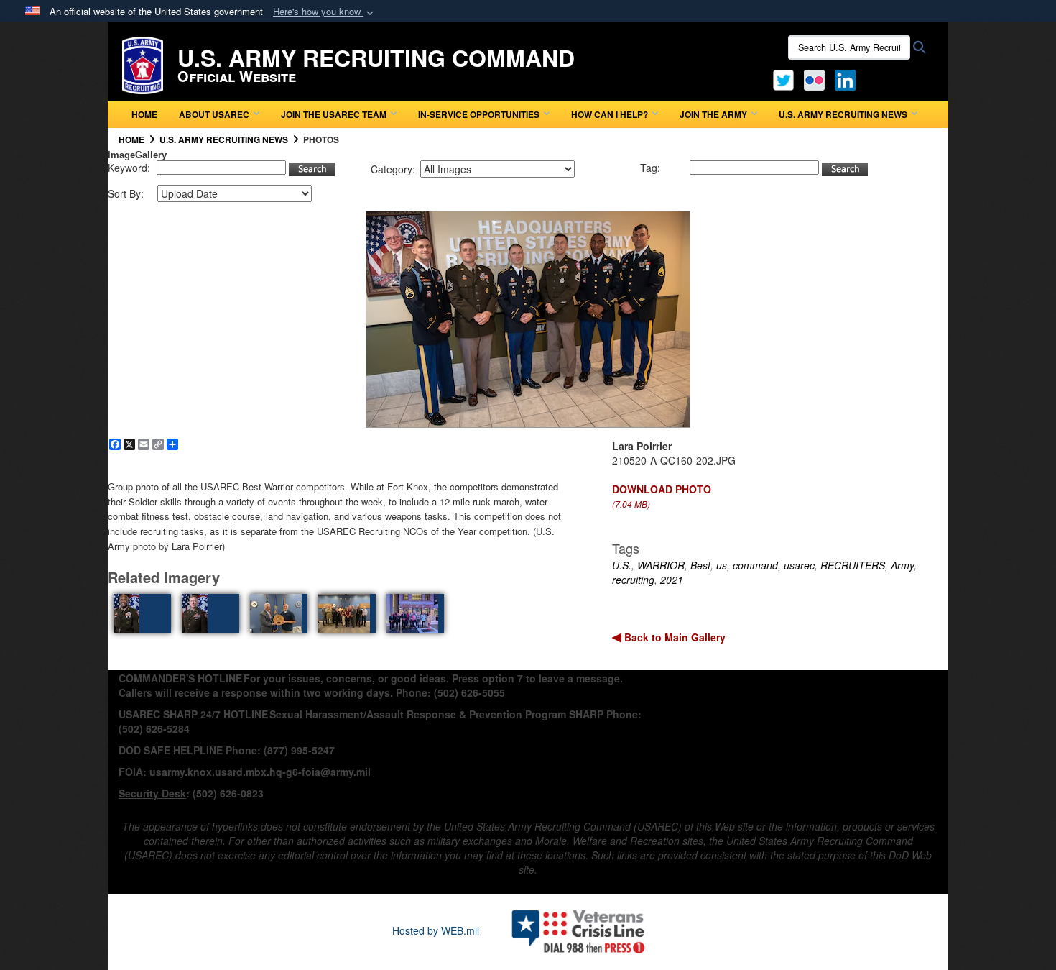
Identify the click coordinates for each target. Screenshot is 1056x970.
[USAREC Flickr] (814, 78)
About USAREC (214, 114)
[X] (783, 78)
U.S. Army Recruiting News (843, 114)
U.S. (621, 565)
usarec (799, 565)
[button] (324, 11)
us (721, 565)
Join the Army (713, 114)
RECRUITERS (852, 565)
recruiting (633, 579)
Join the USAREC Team (333, 114)
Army (902, 565)
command (755, 565)
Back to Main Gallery (673, 637)
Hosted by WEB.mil (435, 930)
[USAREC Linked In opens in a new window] (848, 78)
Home (144, 114)
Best (700, 565)
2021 (671, 579)
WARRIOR (661, 565)
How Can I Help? (609, 114)
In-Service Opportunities (478, 114)
